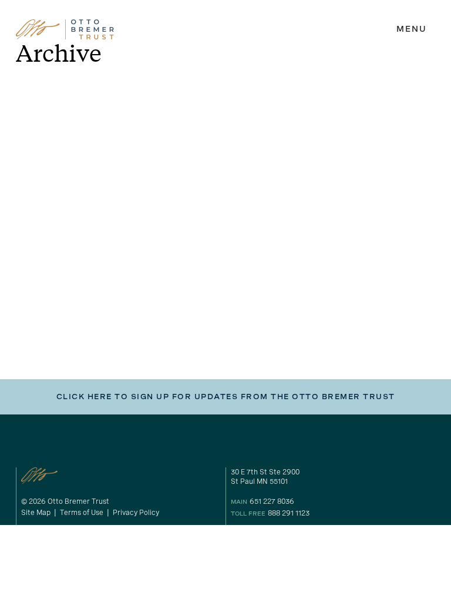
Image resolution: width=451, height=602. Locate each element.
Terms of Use (81, 513)
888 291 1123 (288, 513)
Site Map (36, 513)
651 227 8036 (272, 501)
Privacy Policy (136, 513)
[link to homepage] (65, 29)
